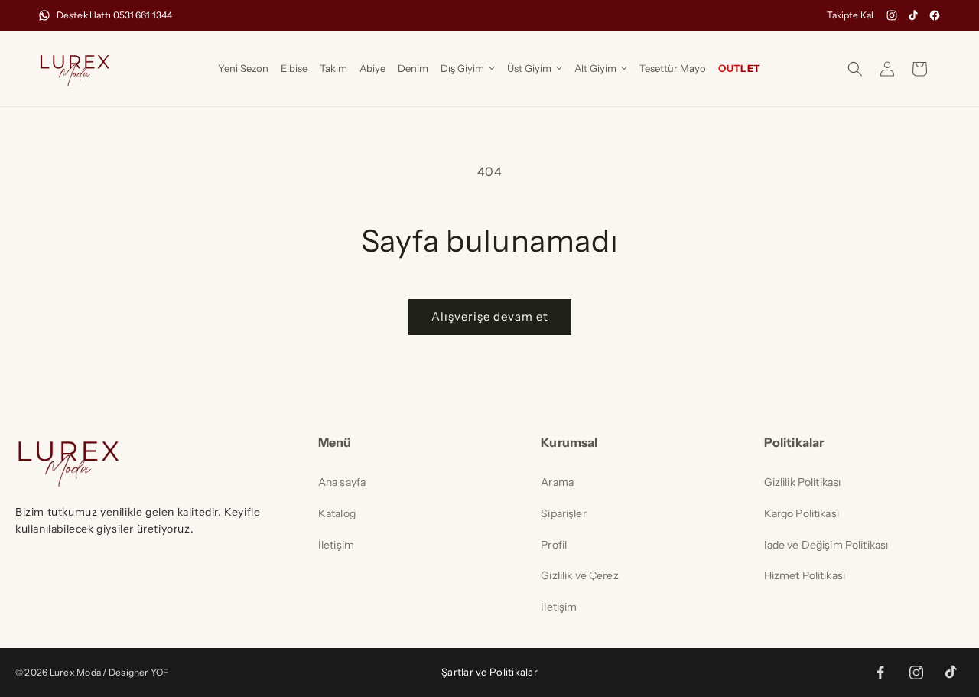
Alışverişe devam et (489, 316)
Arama (557, 482)
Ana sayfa (342, 482)
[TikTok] (913, 15)
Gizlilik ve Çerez (579, 575)
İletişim (336, 545)
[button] (467, 68)
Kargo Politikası (801, 513)
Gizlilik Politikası (802, 482)
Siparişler (563, 513)
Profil (554, 545)
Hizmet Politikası (804, 575)
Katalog (337, 513)
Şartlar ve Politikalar (489, 672)
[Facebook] (935, 15)
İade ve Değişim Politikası (826, 545)
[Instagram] (892, 15)
